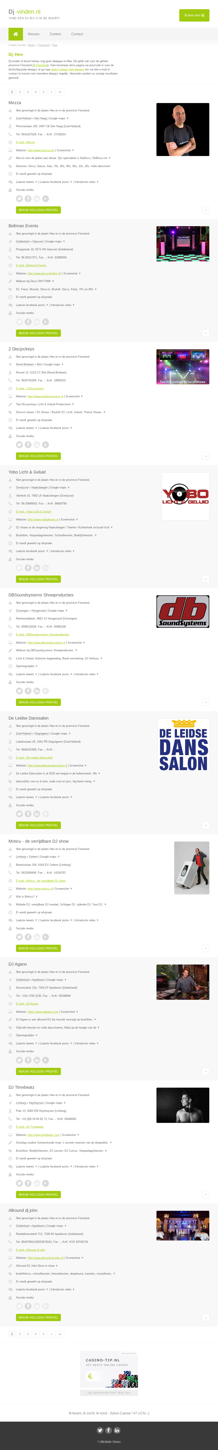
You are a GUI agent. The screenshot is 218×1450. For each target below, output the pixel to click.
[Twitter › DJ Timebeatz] (19, 1183)
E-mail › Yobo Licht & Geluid (33, 511)
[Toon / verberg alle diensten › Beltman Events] (67, 289)
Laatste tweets (27, 182)
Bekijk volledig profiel (38, 210)
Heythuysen (36, 1103)
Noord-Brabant (25, 364)
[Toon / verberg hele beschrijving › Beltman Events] (67, 281)
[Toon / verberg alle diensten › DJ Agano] (67, 1028)
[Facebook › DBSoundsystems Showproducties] (28, 691)
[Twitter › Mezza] (19, 198)
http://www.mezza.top (41, 150)
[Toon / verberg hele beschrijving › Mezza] (67, 158)
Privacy (117, 1441)
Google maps (59, 118)
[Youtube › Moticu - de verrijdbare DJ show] (45, 937)
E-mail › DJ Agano (27, 1003)
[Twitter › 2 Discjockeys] (19, 444)
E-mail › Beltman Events (31, 265)
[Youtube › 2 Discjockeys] (45, 444)
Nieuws (33, 34)
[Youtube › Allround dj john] (45, 1306)
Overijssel (22, 487)
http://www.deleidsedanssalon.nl (47, 765)
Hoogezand (39, 610)
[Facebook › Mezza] (28, 198)
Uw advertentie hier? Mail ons (109, 1392)
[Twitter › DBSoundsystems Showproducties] (19, 691)
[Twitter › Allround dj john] (19, 1306)
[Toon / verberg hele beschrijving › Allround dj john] (67, 1266)
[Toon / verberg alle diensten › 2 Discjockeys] (67, 412)
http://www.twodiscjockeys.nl (45, 396)
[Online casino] (112, 1352)
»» (60, 91)
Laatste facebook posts (56, 182)
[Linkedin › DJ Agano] (36, 1060)
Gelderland (22, 241)
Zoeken (55, 34)
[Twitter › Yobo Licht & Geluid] (19, 567)
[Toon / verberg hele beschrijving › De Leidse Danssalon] (67, 773)
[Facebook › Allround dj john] (28, 1306)
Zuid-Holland (23, 118)
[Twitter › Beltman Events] (19, 321)
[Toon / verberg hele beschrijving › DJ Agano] (67, 1019)
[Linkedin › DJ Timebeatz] (36, 1183)
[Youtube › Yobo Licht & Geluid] (45, 567)
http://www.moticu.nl (40, 888)
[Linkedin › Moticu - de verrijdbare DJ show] (36, 937)
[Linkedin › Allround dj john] (36, 1306)
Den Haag (40, 118)
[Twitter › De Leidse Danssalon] (19, 813)
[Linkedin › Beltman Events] (36, 321)
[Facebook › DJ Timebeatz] (28, 1183)
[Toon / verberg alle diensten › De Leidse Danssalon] (67, 781)
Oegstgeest (41, 733)
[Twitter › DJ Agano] (19, 1060)
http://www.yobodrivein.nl (43, 519)
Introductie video (87, 182)
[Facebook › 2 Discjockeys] (28, 444)
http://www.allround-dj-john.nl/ (46, 1257)
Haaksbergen (40, 487)
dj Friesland (40, 65)
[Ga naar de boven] (205, 210)
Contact (77, 34)
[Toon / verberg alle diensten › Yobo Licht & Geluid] (67, 535)
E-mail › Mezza (25, 142)
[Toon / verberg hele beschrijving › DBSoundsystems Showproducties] (67, 650)
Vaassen (37, 241)
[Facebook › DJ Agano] (28, 1060)
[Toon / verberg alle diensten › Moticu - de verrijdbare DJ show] (67, 904)
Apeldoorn (38, 979)
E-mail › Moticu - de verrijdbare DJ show (40, 880)
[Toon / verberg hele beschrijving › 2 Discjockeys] (67, 404)
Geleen (33, 856)
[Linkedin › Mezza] (36, 198)
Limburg (21, 856)
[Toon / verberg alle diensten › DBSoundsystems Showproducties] (67, 658)
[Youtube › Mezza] (45, 198)
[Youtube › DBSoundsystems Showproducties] (45, 691)
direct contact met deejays (67, 69)
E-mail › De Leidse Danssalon (34, 757)
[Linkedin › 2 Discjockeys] (36, 444)
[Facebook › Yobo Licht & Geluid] (28, 567)
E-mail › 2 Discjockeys (30, 388)
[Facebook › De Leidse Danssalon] (28, 813)
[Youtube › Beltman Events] (45, 321)
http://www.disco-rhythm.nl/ (44, 273)
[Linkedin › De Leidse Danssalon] (36, 813)
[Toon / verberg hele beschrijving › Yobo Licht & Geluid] (67, 527)
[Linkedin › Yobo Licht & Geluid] (36, 567)
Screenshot (65, 150)
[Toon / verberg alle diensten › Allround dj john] (67, 1274)
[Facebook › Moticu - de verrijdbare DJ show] (28, 937)
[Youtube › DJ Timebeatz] (45, 1183)
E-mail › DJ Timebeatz (30, 1126)
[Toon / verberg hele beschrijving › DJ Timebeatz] (67, 1143)
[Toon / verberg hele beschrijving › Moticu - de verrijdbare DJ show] (67, 897)
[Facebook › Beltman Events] (28, 321)
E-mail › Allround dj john (30, 1250)
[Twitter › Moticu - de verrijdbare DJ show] (19, 937)
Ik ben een (194, 15)
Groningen (22, 610)
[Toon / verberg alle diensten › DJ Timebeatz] (67, 1151)
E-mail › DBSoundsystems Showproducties (42, 634)
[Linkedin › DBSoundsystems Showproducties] (36, 691)
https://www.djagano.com (43, 1011)
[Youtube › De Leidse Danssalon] (45, 813)
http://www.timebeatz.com (44, 1135)
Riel (39, 364)
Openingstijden (27, 666)
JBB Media (105, 1441)
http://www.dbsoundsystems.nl (46, 642)
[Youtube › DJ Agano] (45, 1060)
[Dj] (16, 34)
